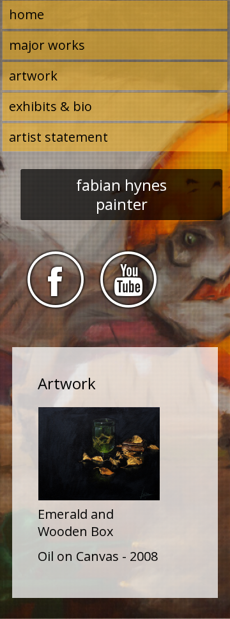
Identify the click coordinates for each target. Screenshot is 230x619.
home (26, 14)
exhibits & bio (50, 106)
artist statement (58, 136)
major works (47, 45)
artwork (33, 75)
